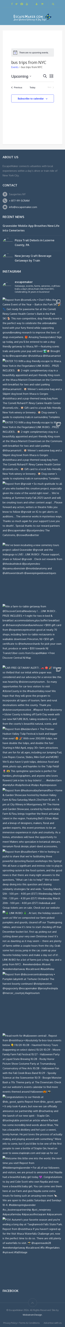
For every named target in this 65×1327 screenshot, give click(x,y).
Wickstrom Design (32, 1314)
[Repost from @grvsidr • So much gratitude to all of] (32, 511)
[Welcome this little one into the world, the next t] (32, 1186)
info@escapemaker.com (23, 207)
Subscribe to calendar (31, 98)
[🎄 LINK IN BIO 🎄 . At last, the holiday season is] (32, 940)
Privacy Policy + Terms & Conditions (21, 1322)
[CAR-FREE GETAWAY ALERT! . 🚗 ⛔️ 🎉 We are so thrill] (32, 695)
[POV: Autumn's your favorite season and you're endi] (32, 1247)
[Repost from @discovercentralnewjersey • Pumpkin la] (32, 1002)
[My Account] (37, 3)
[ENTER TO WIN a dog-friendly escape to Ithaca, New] (32, 388)
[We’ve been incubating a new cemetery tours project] (32, 572)
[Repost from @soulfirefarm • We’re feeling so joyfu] (32, 879)
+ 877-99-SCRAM (19, 200)
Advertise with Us (53, 1322)
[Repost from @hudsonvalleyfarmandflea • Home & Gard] (32, 818)
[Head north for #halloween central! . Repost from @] (32, 1063)
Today (32, 87)
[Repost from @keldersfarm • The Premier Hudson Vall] (32, 756)
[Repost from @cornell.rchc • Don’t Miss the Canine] (32, 327)
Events (15, 67)
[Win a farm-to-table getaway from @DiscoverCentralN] (32, 634)
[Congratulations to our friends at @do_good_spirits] (32, 1124)
